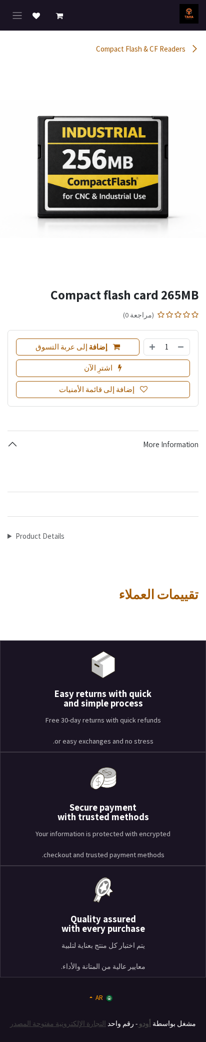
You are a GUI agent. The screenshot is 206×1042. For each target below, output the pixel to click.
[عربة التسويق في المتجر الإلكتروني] (59, 16)
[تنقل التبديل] (17, 16)
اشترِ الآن (99, 368)
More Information (170, 444)
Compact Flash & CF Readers (141, 49)
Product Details (40, 536)
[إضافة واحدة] (152, 347)
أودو (144, 1023)
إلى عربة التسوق (72, 347)
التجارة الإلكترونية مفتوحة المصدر (58, 1023)
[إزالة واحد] (181, 347)
